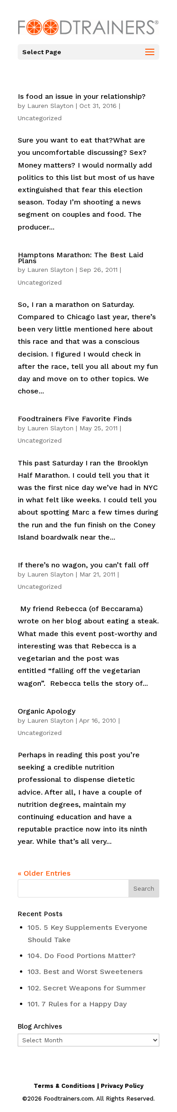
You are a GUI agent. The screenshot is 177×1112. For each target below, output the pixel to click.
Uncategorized (40, 118)
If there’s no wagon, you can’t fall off (83, 565)
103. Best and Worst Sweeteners (85, 971)
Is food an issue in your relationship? (82, 96)
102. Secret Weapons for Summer (87, 988)
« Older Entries (44, 873)
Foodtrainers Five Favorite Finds (75, 418)
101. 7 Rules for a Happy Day (77, 1004)
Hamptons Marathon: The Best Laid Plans (80, 257)
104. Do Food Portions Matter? (82, 955)
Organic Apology (46, 711)
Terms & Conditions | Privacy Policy (88, 1085)
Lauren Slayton (50, 105)
